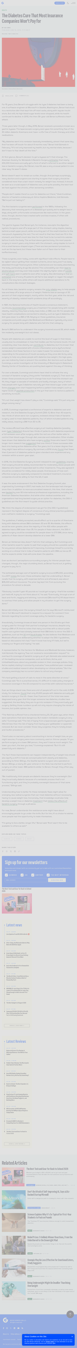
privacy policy (50, 1341)
